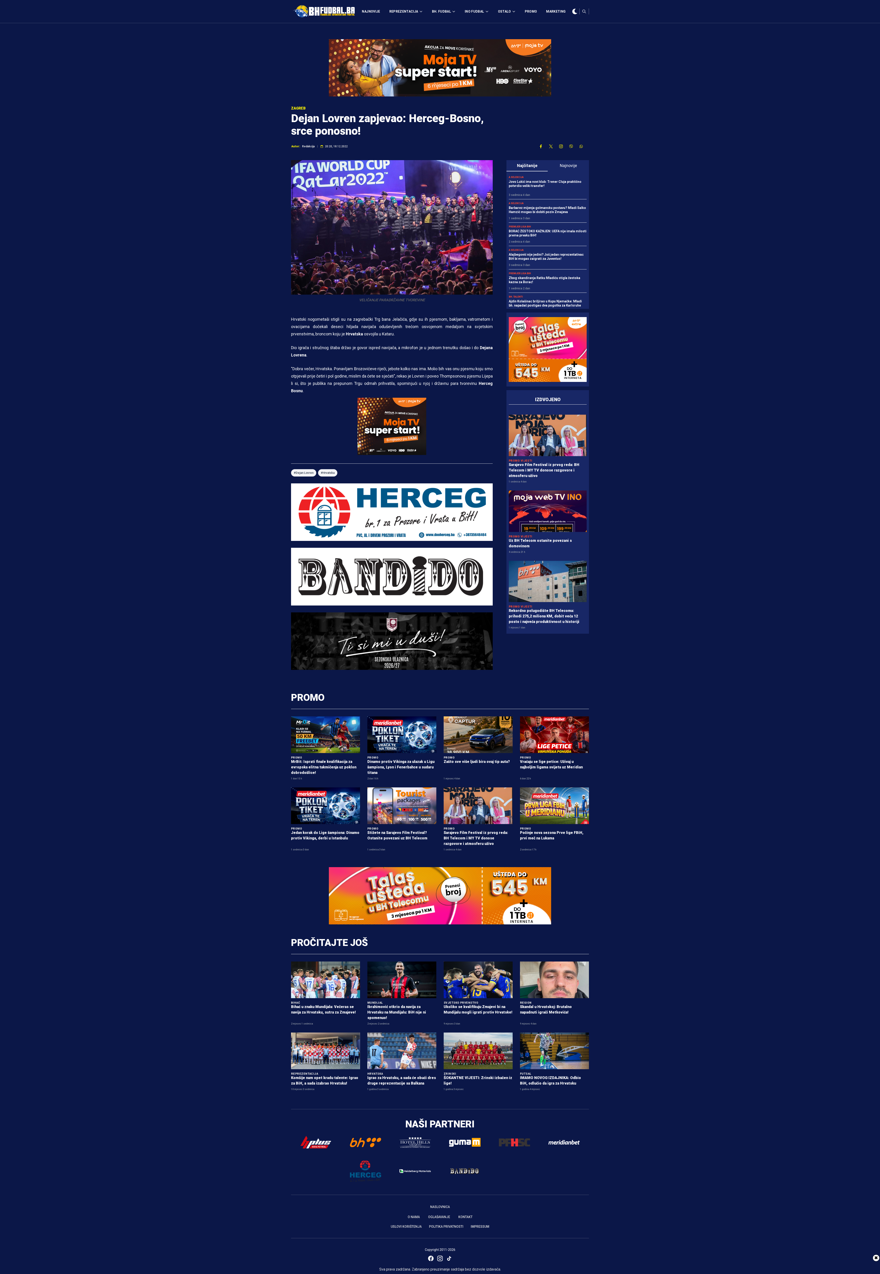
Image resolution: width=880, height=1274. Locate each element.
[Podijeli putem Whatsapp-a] (581, 146)
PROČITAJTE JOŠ (329, 942)
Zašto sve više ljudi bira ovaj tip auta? (477, 761)
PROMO (531, 11)
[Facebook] (431, 1258)
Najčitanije (527, 165)
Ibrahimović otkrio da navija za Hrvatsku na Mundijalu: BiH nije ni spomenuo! (396, 1012)
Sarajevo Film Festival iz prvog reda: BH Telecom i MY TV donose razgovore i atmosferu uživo (544, 470)
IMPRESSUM (480, 1226)
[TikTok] (449, 1258)
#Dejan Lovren (304, 472)
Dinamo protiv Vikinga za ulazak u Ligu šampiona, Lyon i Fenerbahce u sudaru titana (400, 767)
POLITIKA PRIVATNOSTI (446, 1226)
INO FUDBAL (474, 11)
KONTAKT (465, 1217)
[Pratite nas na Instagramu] (561, 146)
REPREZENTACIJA (403, 11)
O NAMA (414, 1217)
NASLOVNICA (440, 1207)
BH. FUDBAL (441, 11)
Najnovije (568, 165)
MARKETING (556, 11)
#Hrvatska (328, 472)
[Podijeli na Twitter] (551, 146)
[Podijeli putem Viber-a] (571, 146)
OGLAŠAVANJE (439, 1217)
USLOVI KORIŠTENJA (406, 1226)
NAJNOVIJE (371, 11)
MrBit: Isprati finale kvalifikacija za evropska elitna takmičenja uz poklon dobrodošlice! (323, 767)
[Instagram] (440, 1258)
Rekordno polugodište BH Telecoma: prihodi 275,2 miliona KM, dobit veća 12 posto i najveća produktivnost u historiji (544, 616)
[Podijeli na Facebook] (540, 146)
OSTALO (504, 11)
